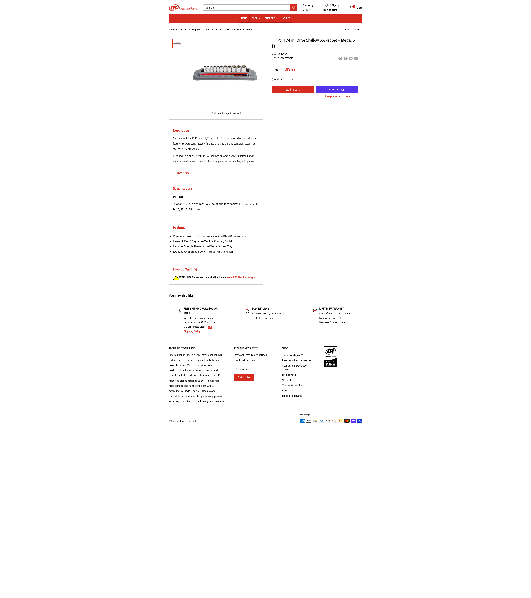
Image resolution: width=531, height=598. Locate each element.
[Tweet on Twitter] (351, 58)
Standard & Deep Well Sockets (194, 29)
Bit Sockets (289, 374)
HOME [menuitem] (244, 18)
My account (330, 9)
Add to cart (293, 89)
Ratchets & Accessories (296, 360)
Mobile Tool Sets (292, 395)
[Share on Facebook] (340, 58)
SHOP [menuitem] (254, 18)
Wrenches (288, 379)
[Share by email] (356, 58)
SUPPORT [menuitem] (270, 18)
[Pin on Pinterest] (346, 58)
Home (172, 29)
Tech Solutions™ (292, 355)
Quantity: (277, 79)
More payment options (337, 96)
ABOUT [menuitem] (286, 18)
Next (357, 29)
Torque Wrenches (293, 385)
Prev (347, 29)
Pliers (285, 390)
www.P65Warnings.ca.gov (241, 277)
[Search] (293, 7)
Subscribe (244, 377)
